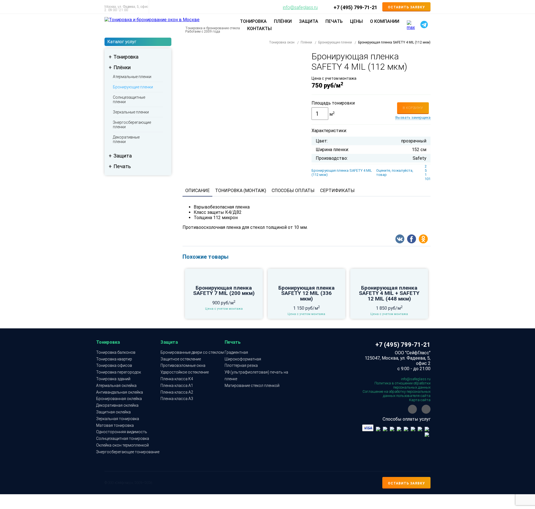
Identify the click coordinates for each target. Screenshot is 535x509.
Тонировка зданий (113, 379)
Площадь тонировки (333, 103)
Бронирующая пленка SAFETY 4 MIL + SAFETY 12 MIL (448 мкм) (389, 293)
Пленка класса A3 (176, 398)
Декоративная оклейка (117, 405)
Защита (122, 156)
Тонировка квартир (114, 359)
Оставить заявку (406, 7)
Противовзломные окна (182, 365)
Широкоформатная (243, 359)
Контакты (259, 28)
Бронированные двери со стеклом (192, 352)
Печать (122, 166)
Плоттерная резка (241, 365)
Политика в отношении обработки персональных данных (402, 385)
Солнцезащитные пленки (129, 99)
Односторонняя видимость (121, 432)
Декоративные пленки (126, 139)
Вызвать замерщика (413, 117)
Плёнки (122, 67)
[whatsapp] (412, 409)
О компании (384, 21)
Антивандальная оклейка (119, 392)
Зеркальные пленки (131, 112)
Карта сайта (420, 400)
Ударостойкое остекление (184, 372)
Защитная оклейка (113, 412)
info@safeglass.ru (300, 7)
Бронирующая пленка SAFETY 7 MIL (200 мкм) (224, 290)
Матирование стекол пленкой (252, 385)
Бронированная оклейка (119, 398)
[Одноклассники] (423, 239)
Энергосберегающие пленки (132, 124)
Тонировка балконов (115, 352)
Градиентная (236, 352)
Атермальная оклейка (116, 385)
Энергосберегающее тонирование (127, 452)
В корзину (413, 108)
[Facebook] (411, 239)
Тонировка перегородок (118, 372)
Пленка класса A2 (176, 392)
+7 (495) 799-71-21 (355, 7)
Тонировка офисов (114, 365)
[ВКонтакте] (399, 239)
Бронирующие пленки (133, 87)
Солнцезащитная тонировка (122, 438)
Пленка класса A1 (176, 385)
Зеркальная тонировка (117, 418)
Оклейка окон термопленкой (122, 445)
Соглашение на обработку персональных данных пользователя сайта (397, 393)
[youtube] (426, 409)
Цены (356, 21)
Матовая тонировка (115, 425)
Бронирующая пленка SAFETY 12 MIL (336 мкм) (306, 293)
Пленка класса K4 (176, 379)
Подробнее (224, 284)
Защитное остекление (180, 359)
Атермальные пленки (132, 76)
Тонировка (125, 57)
